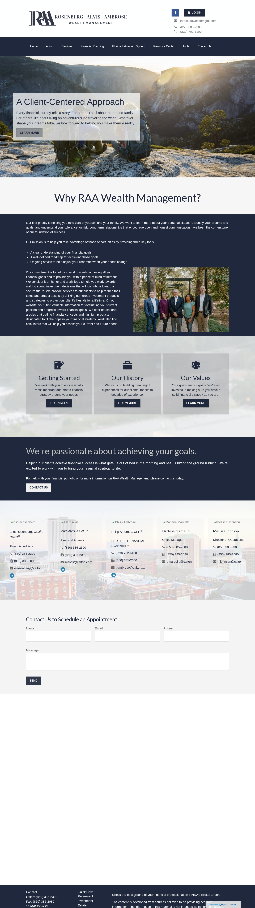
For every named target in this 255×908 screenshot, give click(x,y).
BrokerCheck (210, 895)
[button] (34, 46)
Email (99, 628)
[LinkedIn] (12, 575)
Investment (85, 901)
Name (30, 628)
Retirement (85, 896)
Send (33, 680)
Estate (82, 905)
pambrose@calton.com (131, 567)
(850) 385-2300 (24, 553)
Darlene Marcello (176, 531)
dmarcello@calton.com (182, 561)
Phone (168, 628)
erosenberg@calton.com (29, 568)
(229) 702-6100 (126, 553)
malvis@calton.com (78, 562)
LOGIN (196, 12)
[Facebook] (175, 13)
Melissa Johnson (226, 531)
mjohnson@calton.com (233, 561)
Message (32, 650)
